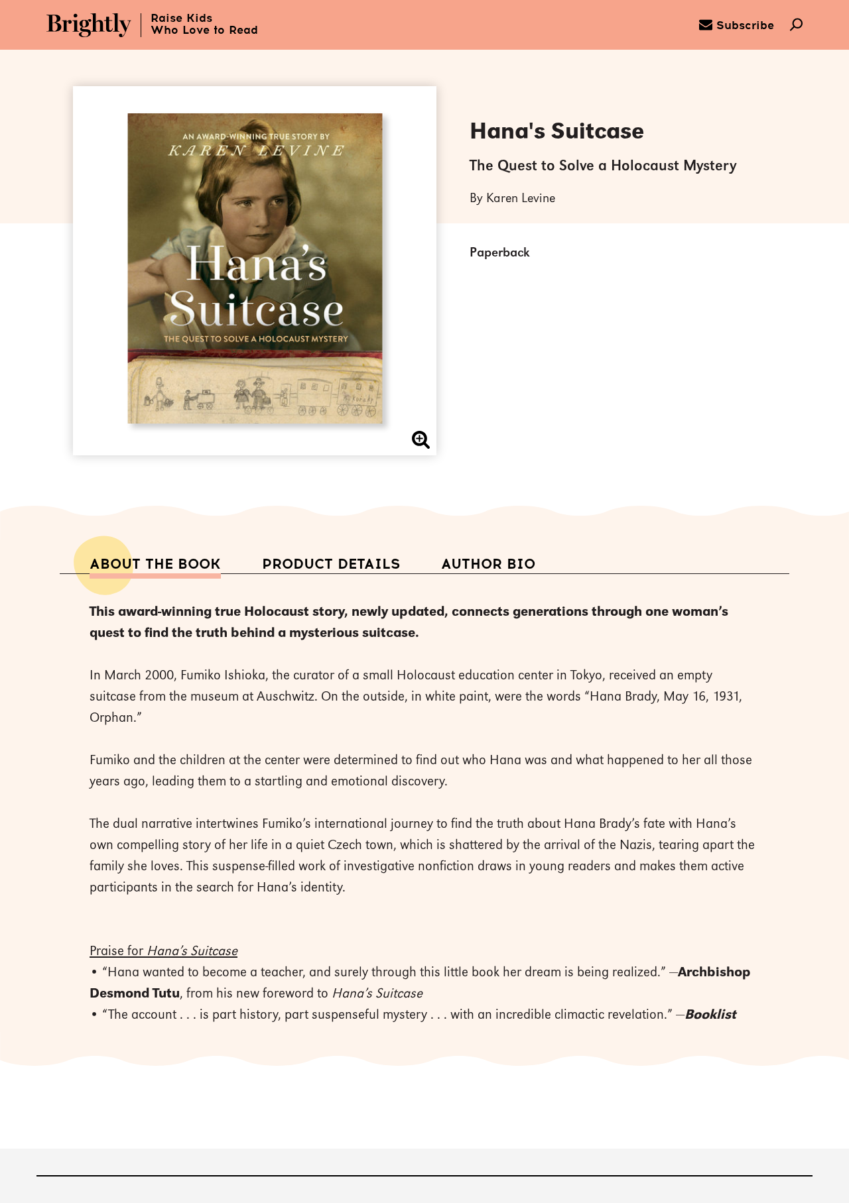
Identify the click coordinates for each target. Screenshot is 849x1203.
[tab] (155, 564)
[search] (796, 26)
